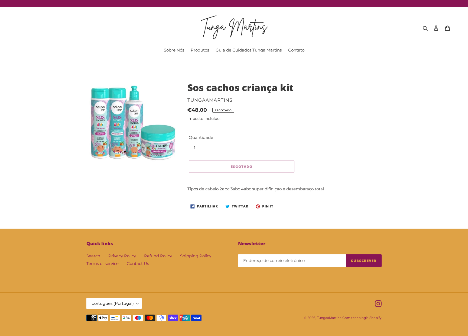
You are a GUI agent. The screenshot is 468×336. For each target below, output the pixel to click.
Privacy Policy (122, 255)
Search (93, 255)
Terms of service (102, 263)
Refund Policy (158, 255)
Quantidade (201, 137)
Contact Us (138, 263)
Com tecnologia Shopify (362, 318)
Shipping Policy (195, 255)
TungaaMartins (329, 318)
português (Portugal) (113, 303)
